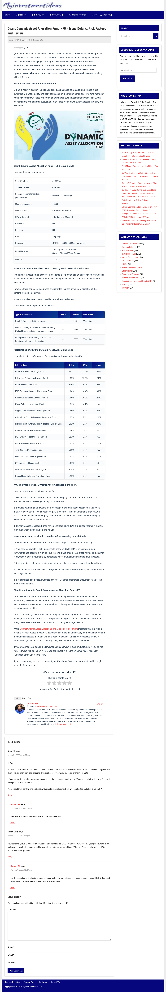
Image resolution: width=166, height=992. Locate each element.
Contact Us (55, 982)
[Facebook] (98, 704)
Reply (10, 795)
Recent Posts (27, 698)
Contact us (56, 15)
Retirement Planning (131, 274)
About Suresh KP (64, 724)
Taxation (125, 288)
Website (11, 963)
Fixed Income (127, 250)
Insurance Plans (129, 254)
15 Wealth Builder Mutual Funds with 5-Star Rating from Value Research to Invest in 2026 (140, 176)
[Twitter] (101, 704)
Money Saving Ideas (130, 257)
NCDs (124, 264)
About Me (21, 15)
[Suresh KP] (20, 713)
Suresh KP (26, 40)
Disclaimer (38, 15)
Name (11, 947)
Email (11, 955)
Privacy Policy (29, 982)
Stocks (125, 284)
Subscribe (127, 79)
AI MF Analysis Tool (102, 15)
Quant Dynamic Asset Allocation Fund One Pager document (49, 629)
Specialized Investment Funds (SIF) (137, 281)
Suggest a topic (77, 15)
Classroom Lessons (130, 244)
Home (7, 15)
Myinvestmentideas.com (47, 706)
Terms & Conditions (13, 982)
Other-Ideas (127, 271)
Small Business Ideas (131, 278)
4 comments (38, 40)
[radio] (49, 683)
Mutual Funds (128, 261)
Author (17, 698)
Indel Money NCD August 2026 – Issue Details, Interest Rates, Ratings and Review (138, 200)
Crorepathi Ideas (129, 247)
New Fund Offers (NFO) (132, 267)
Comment (13, 909)
